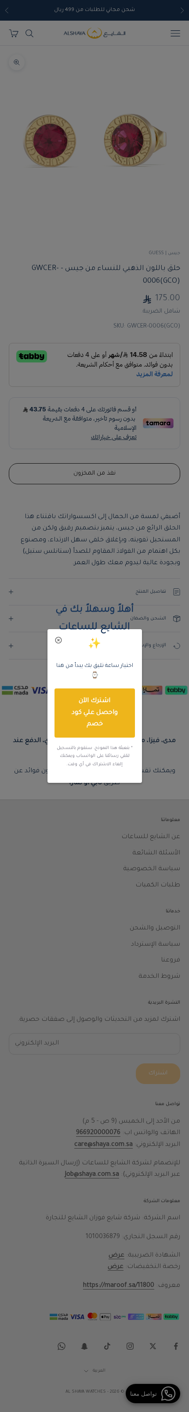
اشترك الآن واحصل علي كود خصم (95, 713)
